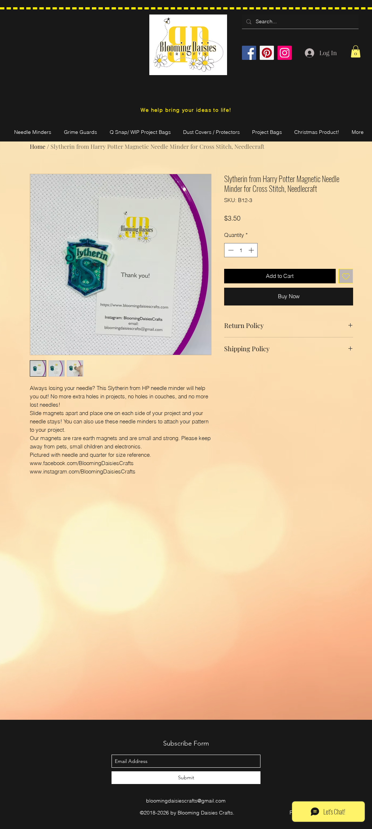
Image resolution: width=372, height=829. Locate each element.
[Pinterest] (267, 53)
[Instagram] (285, 53)
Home (37, 146)
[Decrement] (230, 250)
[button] (356, 51)
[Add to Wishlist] (346, 276)
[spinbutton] (241, 250)
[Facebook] (249, 53)
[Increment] (252, 250)
